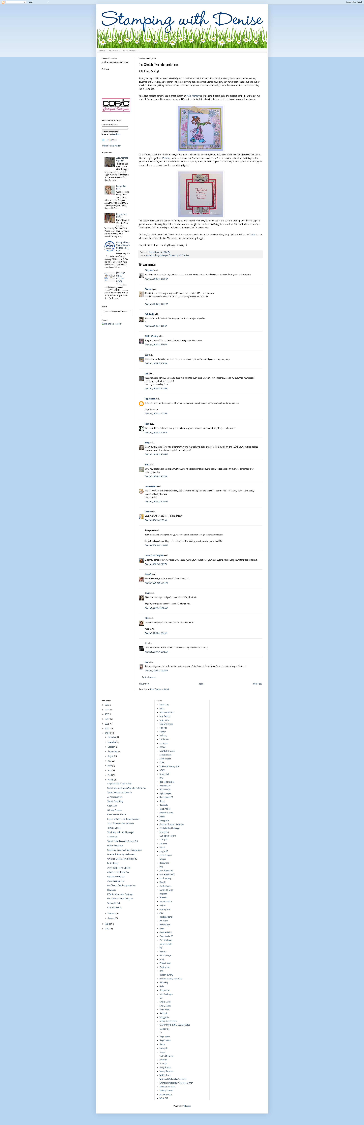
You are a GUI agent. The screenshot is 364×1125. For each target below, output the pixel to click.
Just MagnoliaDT (166, 871)
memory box (165, 909)
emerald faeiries (166, 813)
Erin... (147, 465)
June (110, 766)
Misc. (162, 913)
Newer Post (144, 684)
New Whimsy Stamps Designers (120, 899)
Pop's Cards (150, 399)
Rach (147, 424)
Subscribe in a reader (111, 146)
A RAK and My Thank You (118, 872)
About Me (113, 51)
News (162, 929)
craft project (165, 759)
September (113, 752)
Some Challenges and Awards (119, 792)
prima (162, 959)
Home (102, 51)
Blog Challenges (161, 256)
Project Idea (165, 963)
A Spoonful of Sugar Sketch (119, 784)
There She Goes (166, 1056)
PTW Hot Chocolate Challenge (120, 894)
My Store (164, 921)
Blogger (187, 1106)
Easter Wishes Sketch (116, 815)
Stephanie (149, 270)
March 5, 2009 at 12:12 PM (156, 671)
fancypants (164, 821)
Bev (146, 662)
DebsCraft (149, 314)
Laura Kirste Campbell (154, 555)
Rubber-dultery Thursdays (171, 979)
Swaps (162, 1044)
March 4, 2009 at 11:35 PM (156, 583)
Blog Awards (165, 716)
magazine (163, 894)
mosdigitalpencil (166, 917)
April (110, 775)
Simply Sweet (165, 1006)
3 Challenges (112, 837)
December (112, 737)
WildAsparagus (166, 1094)
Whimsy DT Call (113, 903)
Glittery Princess (114, 810)
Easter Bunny (112, 863)
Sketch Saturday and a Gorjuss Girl (122, 841)
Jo (146, 643)
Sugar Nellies (165, 1040)
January (111, 918)
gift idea (163, 844)
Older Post (257, 684)
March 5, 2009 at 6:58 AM (156, 633)
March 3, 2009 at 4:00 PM (156, 454)
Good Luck (112, 806)
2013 (107, 714)
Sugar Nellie (165, 1037)
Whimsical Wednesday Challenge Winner (176, 1083)
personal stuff (166, 944)
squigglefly (164, 1017)
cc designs (164, 743)
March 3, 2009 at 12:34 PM (156, 279)
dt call (162, 801)
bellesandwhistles (167, 712)
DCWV (162, 770)
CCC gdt (163, 747)
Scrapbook (164, 990)
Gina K (162, 847)
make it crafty (166, 901)
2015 (107, 705)
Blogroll (163, 732)
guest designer (166, 855)
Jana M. (148, 574)
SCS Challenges (166, 994)
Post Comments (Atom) (159, 689)
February (112, 913)
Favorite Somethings (115, 877)
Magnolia (163, 898)
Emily (147, 443)
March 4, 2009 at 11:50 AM (156, 545)
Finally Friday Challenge (169, 828)
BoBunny (163, 735)
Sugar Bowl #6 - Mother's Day (120, 823)
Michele (165, 158)
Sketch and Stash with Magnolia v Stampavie (126, 788)
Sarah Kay (164, 982)
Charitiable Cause (167, 751)
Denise (148, 512)
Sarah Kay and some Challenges (120, 832)
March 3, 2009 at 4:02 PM (156, 476)
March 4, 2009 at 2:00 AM (156, 520)
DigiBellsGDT (165, 786)
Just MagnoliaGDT (167, 874)
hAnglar (163, 859)
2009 (107, 733)
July (110, 761)
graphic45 (164, 851)
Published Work (129, 51)
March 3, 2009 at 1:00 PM (156, 304)
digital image (165, 790)
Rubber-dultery (166, 975)
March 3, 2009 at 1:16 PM (156, 345)
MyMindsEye (165, 925)
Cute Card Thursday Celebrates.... (121, 854)
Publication (164, 967)
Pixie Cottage (165, 956)
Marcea (148, 289)
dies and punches (167, 782)
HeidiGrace (164, 863)
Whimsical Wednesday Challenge (173, 1079)
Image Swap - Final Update (118, 868)
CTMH (162, 763)
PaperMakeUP (166, 932)
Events (162, 817)
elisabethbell (165, 809)
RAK (161, 971)
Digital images (165, 793)
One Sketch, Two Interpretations (121, 885)
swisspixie (164, 1048)
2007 (107, 929)
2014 (107, 710)
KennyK (162, 882)
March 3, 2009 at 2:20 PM (156, 414)
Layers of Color (166, 890)
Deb (146, 374)
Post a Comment (149, 677)
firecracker (164, 832)
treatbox (163, 1060)
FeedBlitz (116, 134)
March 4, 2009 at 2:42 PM (156, 564)
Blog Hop (163, 728)
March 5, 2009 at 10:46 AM (156, 652)
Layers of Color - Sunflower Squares (123, 819)
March (111, 780)
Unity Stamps (165, 1068)
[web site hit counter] (111, 324)
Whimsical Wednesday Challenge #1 (122, 859)
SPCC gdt (163, 1013)
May (110, 770)
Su (161, 1033)
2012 (107, 719)
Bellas (162, 709)
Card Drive (164, 739)
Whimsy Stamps (166, 1091)
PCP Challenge (166, 940)
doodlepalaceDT (166, 797)
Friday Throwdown (115, 846)
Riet (147, 618)
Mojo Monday (193, 96)
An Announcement (114, 797)
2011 (107, 724)
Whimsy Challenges (167, 1087)
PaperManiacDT (166, 936)
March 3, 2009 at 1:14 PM (156, 326)
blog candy (164, 720)
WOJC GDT (164, 1098)
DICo (162, 778)
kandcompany (165, 878)
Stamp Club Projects (168, 1021)
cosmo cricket (165, 755)
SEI (161, 998)
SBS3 (162, 986)
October (111, 747)
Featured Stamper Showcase (172, 824)
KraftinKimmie (165, 886)
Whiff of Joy (184, 256)
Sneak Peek (164, 1010)
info (161, 867)
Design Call (164, 774)
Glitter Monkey (151, 336)
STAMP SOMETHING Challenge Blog (175, 1025)
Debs (253, 234)
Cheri (147, 593)
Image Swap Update (115, 881)
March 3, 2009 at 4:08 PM (156, 502)
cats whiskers (151, 486)
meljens (163, 905)
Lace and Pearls (114, 908)
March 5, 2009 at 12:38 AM (156, 608)
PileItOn (163, 952)
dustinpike (164, 805)
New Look (111, 890)
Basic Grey (150, 256)
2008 (107, 924)
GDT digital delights (168, 836)
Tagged (163, 1052)
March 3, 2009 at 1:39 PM (156, 363)
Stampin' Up (173, 256)
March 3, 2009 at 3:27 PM (156, 433)
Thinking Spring (113, 828)
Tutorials (163, 1064)
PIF (161, 948)
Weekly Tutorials (166, 1071)
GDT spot (163, 840)
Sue (146, 355)
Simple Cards (165, 1002)
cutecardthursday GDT (169, 766)
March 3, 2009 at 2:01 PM (156, 389)
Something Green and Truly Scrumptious (124, 850)
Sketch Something (115, 801)
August (111, 756)
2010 (107, 729)
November (112, 742)
